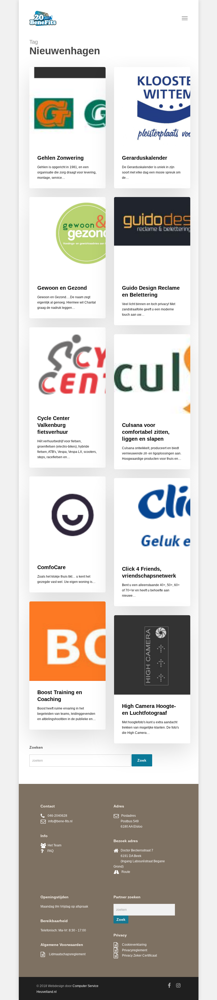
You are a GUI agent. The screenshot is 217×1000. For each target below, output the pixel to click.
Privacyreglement (132, 950)
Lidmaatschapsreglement (65, 954)
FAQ (48, 851)
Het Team (53, 845)
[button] (185, 18)
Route (125, 872)
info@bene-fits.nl (59, 821)
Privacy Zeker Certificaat (137, 955)
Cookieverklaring (132, 945)
